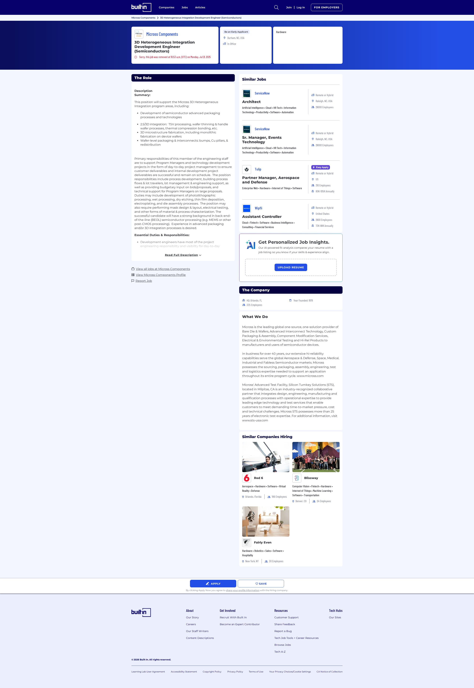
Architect (251, 102)
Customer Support (286, 617)
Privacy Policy (235, 671)
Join (289, 7)
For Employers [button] (326, 7)
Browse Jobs (282, 644)
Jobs (185, 7)
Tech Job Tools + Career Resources (296, 638)
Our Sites (335, 617)
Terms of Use (256, 671)
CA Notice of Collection (330, 671)
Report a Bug (283, 631)
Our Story (192, 617)
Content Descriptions (200, 638)
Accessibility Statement (184, 671)
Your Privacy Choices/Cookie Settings (290, 671)
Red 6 (258, 478)
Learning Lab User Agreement (148, 671)
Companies (166, 7)
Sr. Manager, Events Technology (262, 139)
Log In (301, 7)
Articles (200, 7)
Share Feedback (284, 624)
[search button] (276, 7)
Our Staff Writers (197, 631)
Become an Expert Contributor (240, 624)
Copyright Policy (212, 671)
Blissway (311, 478)
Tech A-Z (280, 651)
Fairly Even (262, 542)
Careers (191, 624)
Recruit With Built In (233, 617)
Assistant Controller (262, 216)
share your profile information (242, 590)
